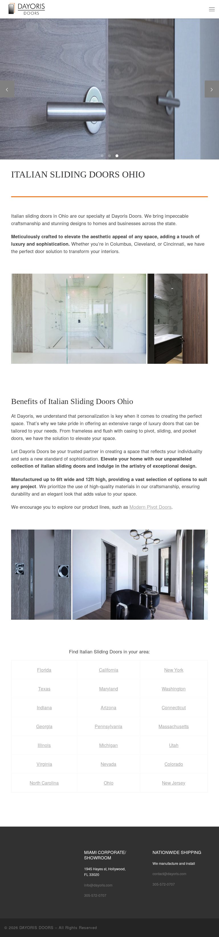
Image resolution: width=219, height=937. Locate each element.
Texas (44, 688)
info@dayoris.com (98, 885)
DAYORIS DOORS (36, 927)
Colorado (174, 764)
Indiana (44, 707)
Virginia (44, 764)
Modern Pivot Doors (150, 506)
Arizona (108, 707)
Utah (174, 745)
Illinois (44, 745)
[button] (78, 319)
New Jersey (173, 783)
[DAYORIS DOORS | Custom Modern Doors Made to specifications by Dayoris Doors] (31, 8)
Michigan (108, 745)
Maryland (108, 688)
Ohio (108, 783)
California (108, 670)
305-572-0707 (95, 895)
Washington (174, 688)
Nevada (108, 764)
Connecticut (174, 707)
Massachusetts (174, 726)
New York (173, 670)
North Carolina (44, 783)
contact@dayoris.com (169, 873)
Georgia (44, 726)
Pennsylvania (108, 726)
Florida (44, 670)
